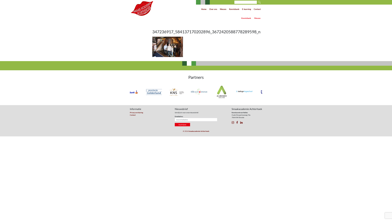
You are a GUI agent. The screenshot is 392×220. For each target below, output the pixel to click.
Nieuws (223, 9)
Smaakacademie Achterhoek (198, 131)
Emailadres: (179, 116)
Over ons (213, 9)
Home (203, 9)
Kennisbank (234, 9)
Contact (257, 9)
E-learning (246, 9)
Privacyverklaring (136, 112)
